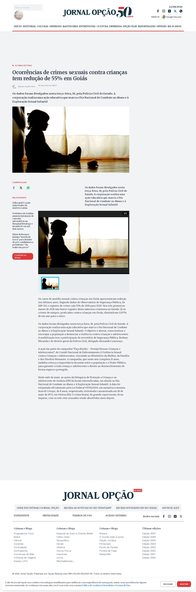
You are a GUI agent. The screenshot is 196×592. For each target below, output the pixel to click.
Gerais (60, 543)
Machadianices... (65, 561)
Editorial (29, 26)
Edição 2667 (149, 533)
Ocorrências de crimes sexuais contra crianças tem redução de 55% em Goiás (69, 75)
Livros (60, 557)
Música (103, 533)
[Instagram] (163, 11)
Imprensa (115, 26)
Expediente (21, 515)
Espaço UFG (21, 561)
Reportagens (147, 26)
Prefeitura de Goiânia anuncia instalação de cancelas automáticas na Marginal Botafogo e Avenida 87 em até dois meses (23, 221)
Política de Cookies (90, 585)
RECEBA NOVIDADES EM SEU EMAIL (136, 507)
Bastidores (70, 26)
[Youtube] (169, 11)
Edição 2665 (149, 540)
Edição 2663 (149, 547)
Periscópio (105, 543)
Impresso (55, 26)
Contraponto (21, 550)
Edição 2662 (149, 550)
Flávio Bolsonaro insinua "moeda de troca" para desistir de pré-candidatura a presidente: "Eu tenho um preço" (22, 241)
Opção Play (130, 26)
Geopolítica (63, 540)
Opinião (161, 26)
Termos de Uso (122, 585)
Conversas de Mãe (24, 554)
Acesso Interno (116, 515)
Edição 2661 (148, 554)
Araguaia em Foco (24, 533)
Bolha (17, 536)
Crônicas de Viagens (25, 557)
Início (18, 26)
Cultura (102, 26)
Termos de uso (82, 515)
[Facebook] (158, 11)
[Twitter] (175, 11)
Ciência (18, 540)
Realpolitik (104, 554)
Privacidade (51, 515)
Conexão (19, 543)
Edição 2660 (149, 557)
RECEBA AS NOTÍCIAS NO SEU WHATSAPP (87, 507)
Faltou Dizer (63, 536)
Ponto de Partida (108, 547)
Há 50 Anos (174, 26)
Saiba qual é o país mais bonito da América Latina (21, 205)
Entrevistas (87, 26)
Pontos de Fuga (108, 550)
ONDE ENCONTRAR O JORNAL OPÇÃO (38, 507)
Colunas (42, 26)
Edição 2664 (149, 543)
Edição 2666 (149, 536)
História (61, 547)
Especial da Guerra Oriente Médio (75, 533)
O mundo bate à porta (111, 536)
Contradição (20, 547)
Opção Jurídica (107, 540)
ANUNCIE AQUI (170, 507)
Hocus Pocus (64, 550)
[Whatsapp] (180, 11)
